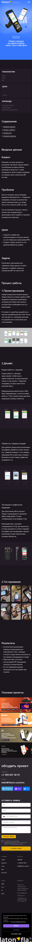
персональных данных (17, 844)
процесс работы (9, 130)
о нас (2, 866)
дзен (2, 893)
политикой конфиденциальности (11, 842)
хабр (2, 884)
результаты (7, 133)
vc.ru (2, 887)
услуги (3, 859)
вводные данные (9, 127)
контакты (4, 872)
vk (2, 890)
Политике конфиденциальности (18, 921)
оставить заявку (16, 848)
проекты (3, 863)
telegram (19, 859)
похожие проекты (9, 136)
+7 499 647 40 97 (22, 863)
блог (2, 869)
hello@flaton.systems (23, 866)
